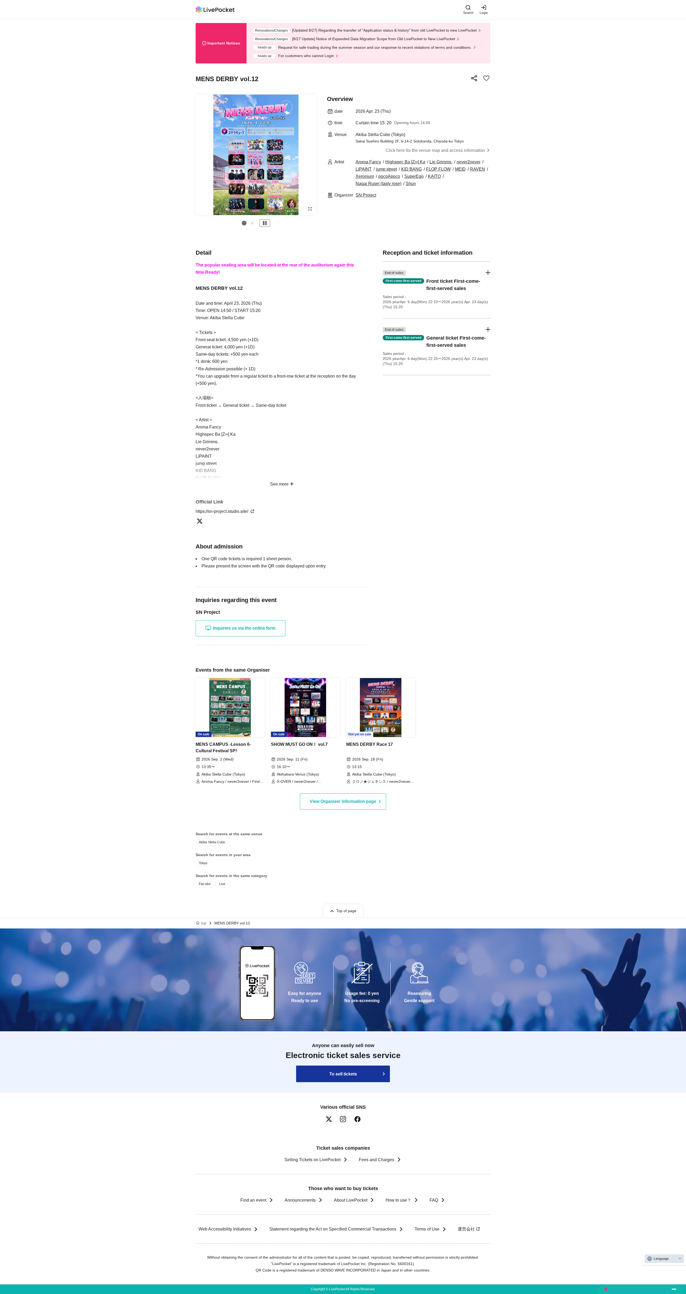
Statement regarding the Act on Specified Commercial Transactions (332, 1229)
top (203, 923)
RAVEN (477, 169)
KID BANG (411, 169)
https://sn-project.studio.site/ (222, 511)
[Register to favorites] (486, 78)
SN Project (366, 195)
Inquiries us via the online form (244, 628)
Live (222, 884)
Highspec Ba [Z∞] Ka (405, 162)
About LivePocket (350, 1200)
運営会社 (466, 1229)
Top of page (346, 911)
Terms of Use (427, 1229)
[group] (256, 155)
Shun (411, 183)
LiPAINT (364, 169)
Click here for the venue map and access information (435, 150)
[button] (244, 223)
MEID (460, 169)
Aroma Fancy (368, 162)
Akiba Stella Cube (212, 842)
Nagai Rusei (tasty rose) (378, 183)
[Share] (474, 78)
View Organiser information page (343, 801)
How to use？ (398, 1200)
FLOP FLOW (438, 169)
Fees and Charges (376, 1159)
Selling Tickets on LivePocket (313, 1159)
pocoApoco (389, 176)
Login (484, 12)
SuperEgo (414, 176)
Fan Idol (205, 884)
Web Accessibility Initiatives (225, 1229)
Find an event (253, 1200)
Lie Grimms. (441, 162)
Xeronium (365, 176)
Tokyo (203, 863)
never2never (468, 162)
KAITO (434, 176)
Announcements (300, 1200)
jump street (386, 169)
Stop (264, 223)
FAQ (434, 1200)
